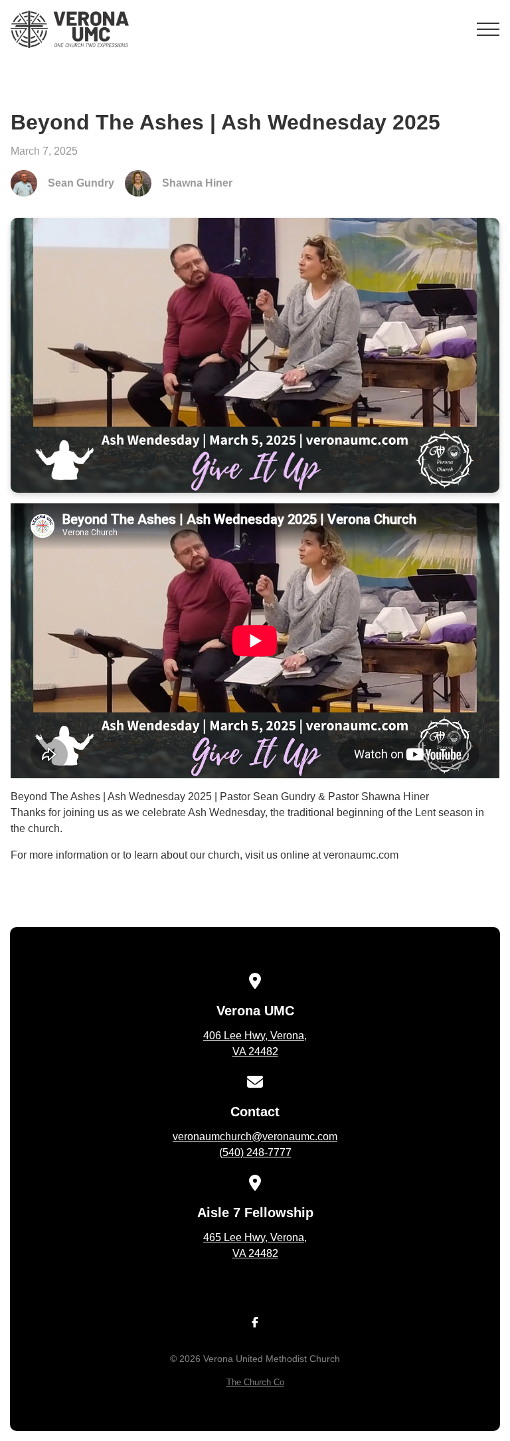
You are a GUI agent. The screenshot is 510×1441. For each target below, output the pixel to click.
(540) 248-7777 (255, 1152)
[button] (488, 29)
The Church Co (255, 1382)
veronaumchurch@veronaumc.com (255, 1136)
